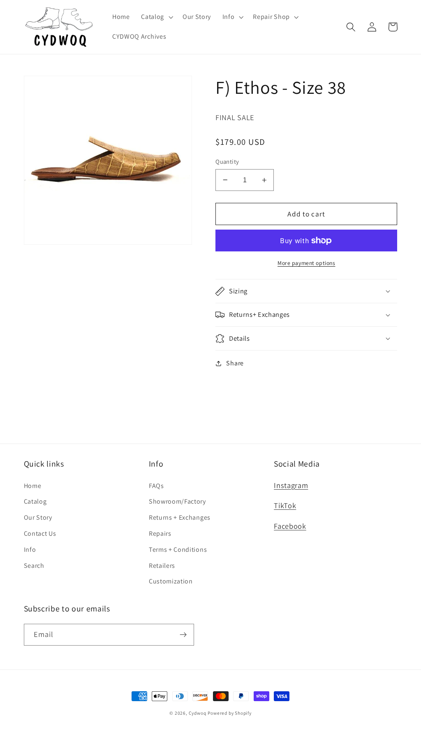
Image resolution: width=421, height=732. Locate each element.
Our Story (38, 517)
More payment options (306, 263)
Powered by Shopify (230, 713)
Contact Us (40, 533)
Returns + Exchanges (179, 517)
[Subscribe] (183, 635)
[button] (156, 17)
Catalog (35, 501)
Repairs (160, 533)
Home (33, 485)
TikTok (285, 505)
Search (34, 565)
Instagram (291, 485)
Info (30, 549)
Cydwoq (197, 713)
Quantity (227, 161)
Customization (171, 581)
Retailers (162, 565)
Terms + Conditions (178, 549)
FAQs (156, 485)
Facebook (290, 526)
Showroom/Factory (177, 501)
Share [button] (234, 363)
